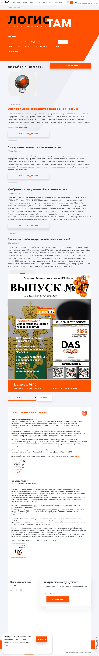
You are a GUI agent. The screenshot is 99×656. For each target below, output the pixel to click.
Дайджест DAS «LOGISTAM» (54, 642)
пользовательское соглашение (17, 648)
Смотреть (45, 398)
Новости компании (41, 46)
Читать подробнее (28, 134)
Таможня (57, 46)
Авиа (18, 42)
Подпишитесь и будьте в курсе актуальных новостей (65, 586)
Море (27, 46)
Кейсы (50, 2)
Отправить (58, 599)
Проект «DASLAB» (55, 644)
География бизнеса (58, 2)
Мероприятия (14, 46)
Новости (38, 2)
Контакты (44, 2)
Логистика (63, 42)
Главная (9, 7)
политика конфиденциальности (17, 650)
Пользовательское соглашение (85, 652)
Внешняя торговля (46, 42)
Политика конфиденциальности (72, 652)
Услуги (18, 2)
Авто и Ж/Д (30, 42)
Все (10, 42)
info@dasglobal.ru (70, 644)
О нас (13, 2)
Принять (41, 639)
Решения (25, 2)
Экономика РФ (15, 51)
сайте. (77, 456)
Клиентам (31, 2)
